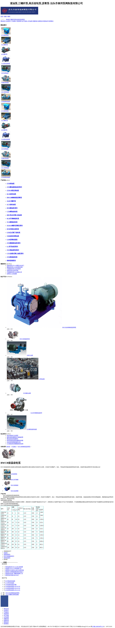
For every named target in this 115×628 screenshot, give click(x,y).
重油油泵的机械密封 (12, 438)
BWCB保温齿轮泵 (25, 339)
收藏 (5, 16)
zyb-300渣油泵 (5, 92)
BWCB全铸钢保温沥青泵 (69, 327)
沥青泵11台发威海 (12, 273)
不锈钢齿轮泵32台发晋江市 (14, 272)
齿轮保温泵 (7, 557)
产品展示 (13, 21)
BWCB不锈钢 (14, 479)
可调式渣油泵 (5, 82)
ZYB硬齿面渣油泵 (32, 429)
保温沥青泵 (7, 554)
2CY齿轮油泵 (5, 35)
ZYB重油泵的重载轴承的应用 (15, 443)
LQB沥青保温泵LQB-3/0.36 (12, 586)
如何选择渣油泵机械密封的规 (15, 440)
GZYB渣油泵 (5, 73)
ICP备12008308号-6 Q (98, 626)
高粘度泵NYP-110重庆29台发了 (15, 265)
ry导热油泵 (42, 379)
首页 (2, 16)
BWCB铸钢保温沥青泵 (24, 446)
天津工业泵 (30, 355)
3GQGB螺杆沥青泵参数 (12, 594)
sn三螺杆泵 (4, 54)
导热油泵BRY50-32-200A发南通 (14, 566)
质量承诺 (35, 21)
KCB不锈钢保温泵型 (36, 413)
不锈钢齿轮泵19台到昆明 (14, 268)
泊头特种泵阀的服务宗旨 (14, 442)
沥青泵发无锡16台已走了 (12, 575)
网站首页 (3, 21)
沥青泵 (23, 19)
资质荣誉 (19, 21)
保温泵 (6, 552)
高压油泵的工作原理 (12, 435)
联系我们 (51, 21)
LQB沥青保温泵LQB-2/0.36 (12, 588)
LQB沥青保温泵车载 (10, 584)
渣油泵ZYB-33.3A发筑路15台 (13, 568)
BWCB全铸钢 (14, 490)
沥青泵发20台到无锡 (12, 270)
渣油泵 (8, 19)
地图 (8, 16)
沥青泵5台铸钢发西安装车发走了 (14, 571)
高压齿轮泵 (18, 19)
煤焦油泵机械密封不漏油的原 (15, 437)
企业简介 (8, 21)
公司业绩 (29, 21)
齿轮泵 (8, 446)
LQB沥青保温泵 (5, 101)
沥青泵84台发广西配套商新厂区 (14, 573)
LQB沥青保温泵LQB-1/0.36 (12, 590)
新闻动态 (45, 21)
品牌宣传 (40, 21)
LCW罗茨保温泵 (9, 582)
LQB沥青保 (14, 474)
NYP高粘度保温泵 (10, 581)
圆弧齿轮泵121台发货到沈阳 (15, 267)
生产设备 (24, 21)
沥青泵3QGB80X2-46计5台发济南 (14, 570)
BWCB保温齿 (14, 485)
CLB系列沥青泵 (5, 63)
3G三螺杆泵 (4, 44)
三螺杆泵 (12, 19)
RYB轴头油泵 (27, 393)
